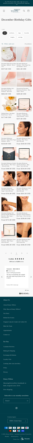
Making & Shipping (9, 351)
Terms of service (17, 439)
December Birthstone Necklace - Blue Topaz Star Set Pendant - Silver (23, 65)
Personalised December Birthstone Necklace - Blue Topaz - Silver (23, 90)
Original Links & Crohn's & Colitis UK (15, 322)
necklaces (11, 33)
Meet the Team (7, 326)
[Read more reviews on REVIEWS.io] (24, 294)
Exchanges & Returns (9, 355)
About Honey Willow (9, 305)
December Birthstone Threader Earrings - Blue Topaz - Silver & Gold (7, 190)
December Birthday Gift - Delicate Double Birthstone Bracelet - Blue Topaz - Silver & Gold (8, 215)
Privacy (5, 372)
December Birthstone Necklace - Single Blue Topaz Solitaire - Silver (23, 115)
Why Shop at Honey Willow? (12, 309)
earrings (20, 37)
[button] (4, 11)
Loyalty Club (7, 359)
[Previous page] (6, 253)
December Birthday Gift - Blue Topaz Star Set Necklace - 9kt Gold (7, 90)
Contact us (6, 334)
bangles (12, 37)
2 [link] (16, 253)
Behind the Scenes (8, 317)
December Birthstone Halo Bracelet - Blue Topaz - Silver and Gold (23, 241)
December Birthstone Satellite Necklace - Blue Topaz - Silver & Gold (23, 165)
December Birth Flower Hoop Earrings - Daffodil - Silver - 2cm (8, 65)
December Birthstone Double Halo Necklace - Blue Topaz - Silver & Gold (8, 165)
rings (19, 33)
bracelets (26, 33)
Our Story (6, 313)
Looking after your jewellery (11, 363)
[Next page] (27, 253)
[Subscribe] (27, 400)
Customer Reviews (8, 346)
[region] (16, 277)
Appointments (7, 330)
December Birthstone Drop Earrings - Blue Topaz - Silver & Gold (23, 140)
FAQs (5, 367)
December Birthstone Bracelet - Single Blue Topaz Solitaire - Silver (8, 140)
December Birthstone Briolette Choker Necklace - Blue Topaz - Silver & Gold (24, 214)
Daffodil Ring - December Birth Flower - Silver (8, 114)
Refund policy (14, 436)
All (5, 33)
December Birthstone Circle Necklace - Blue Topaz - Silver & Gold (8, 241)
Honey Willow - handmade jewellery (15, 434)
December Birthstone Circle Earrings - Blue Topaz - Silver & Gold (24, 190)
